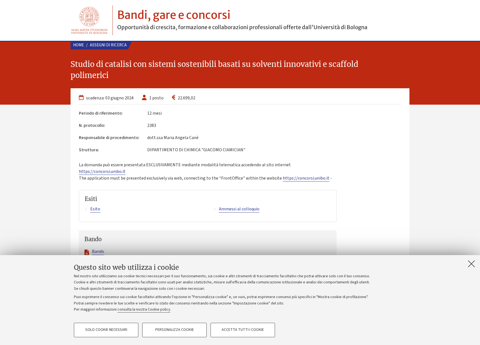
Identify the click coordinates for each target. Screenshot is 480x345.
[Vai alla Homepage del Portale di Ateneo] (89, 20)
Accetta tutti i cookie (243, 330)
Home (78, 45)
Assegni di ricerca (108, 45)
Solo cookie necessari (106, 330)
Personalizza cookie (174, 330)
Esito (95, 209)
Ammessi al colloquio (239, 209)
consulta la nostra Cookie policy (144, 309)
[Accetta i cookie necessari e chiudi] (471, 263)
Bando (98, 251)
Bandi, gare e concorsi (174, 15)
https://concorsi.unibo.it (102, 171)
